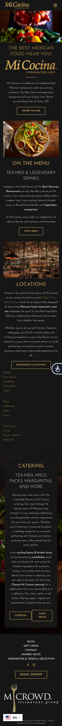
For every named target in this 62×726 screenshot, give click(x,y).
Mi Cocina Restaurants (36, 723)
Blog (31, 641)
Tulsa (16, 302)
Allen (6, 410)
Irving (6, 430)
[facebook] (28, 665)
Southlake (9, 381)
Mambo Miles (31, 654)
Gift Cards (31, 646)
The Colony (9, 426)
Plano (6, 401)
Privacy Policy (40, 721)
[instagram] (34, 665)
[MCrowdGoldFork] (31, 685)
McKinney (8, 406)
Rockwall (8, 439)
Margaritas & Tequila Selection (31, 659)
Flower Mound (12, 435)
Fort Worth (9, 377)
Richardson (9, 386)
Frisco (6, 415)
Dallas (45, 297)
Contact (31, 650)
